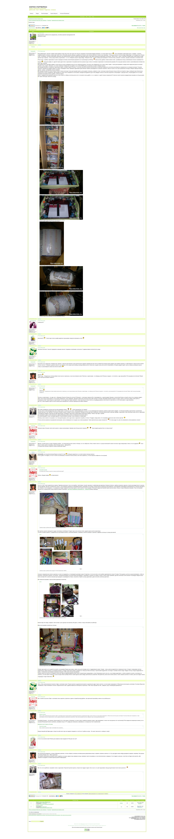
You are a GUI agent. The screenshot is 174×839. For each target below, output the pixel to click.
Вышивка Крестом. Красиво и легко (58, 20)
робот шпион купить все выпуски (66, 815)
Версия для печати (32, 27)
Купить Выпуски (54, 13)
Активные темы (40, 18)
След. (144, 25)
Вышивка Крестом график (41, 815)
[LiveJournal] (48, 28)
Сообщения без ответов (33, 18)
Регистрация (82, 16)
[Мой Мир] (47, 28)
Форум (37, 13)
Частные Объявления (64, 13)
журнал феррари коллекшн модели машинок (52, 815)
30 (43, 806)
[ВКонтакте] (43, 28)
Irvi (121, 806)
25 (45, 803)
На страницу (134, 25)
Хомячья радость (39, 805)
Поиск (90, 16)
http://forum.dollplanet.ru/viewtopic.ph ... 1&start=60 (79, 489)
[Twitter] (44, 28)
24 (44, 803)
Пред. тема (139, 27)
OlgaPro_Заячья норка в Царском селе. (43, 802)
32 (45, 806)
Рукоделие (49, 20)
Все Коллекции (45, 13)
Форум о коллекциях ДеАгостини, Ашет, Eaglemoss (37, 20)
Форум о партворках (38, 7)
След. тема (143, 27)
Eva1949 (139, 803)
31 (44, 806)
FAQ (86, 16)
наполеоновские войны (32, 815)
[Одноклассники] (45, 28)
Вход (93, 16)
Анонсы (31, 13)
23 (43, 803)
